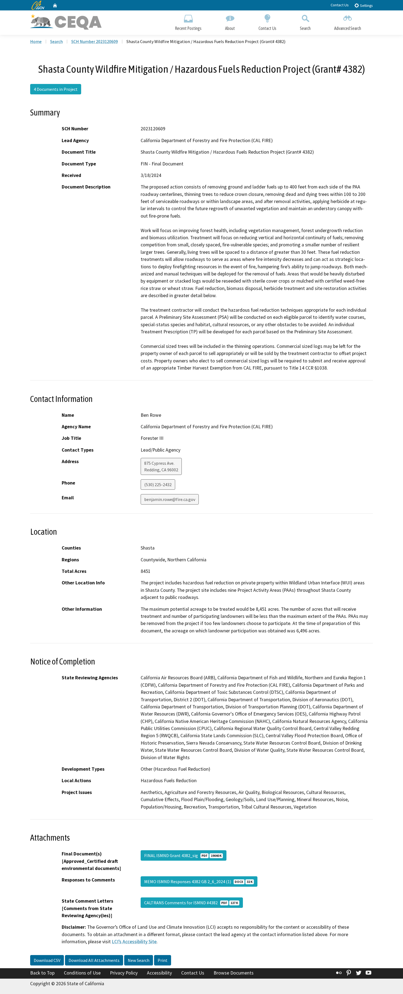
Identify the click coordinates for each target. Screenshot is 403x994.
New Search (138, 960)
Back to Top (42, 973)
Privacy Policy (124, 973)
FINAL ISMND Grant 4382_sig (183, 855)
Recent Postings (188, 28)
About (230, 28)
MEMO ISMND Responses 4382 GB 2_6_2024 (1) (198, 881)
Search (305, 28)
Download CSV (47, 960)
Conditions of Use (82, 973)
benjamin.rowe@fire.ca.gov (169, 499)
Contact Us (340, 4)
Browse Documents (234, 973)
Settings (366, 5)
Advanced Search (347, 28)
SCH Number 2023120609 (94, 41)
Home (36, 41)
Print (163, 960)
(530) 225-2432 (158, 484)
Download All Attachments (94, 960)
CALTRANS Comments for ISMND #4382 (191, 902)
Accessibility (159, 973)
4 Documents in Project (56, 89)
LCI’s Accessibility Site (134, 942)
